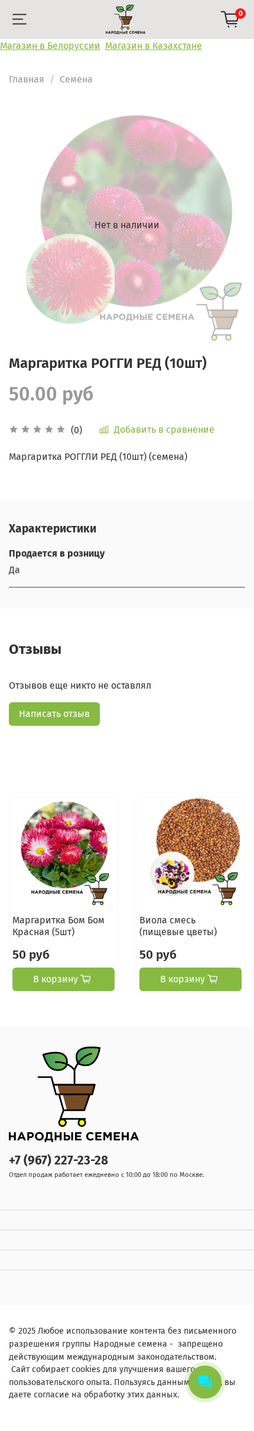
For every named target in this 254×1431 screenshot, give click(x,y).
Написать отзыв (54, 713)
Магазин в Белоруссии (50, 45)
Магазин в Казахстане (153, 45)
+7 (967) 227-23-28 (58, 1160)
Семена (76, 79)
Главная (26, 79)
